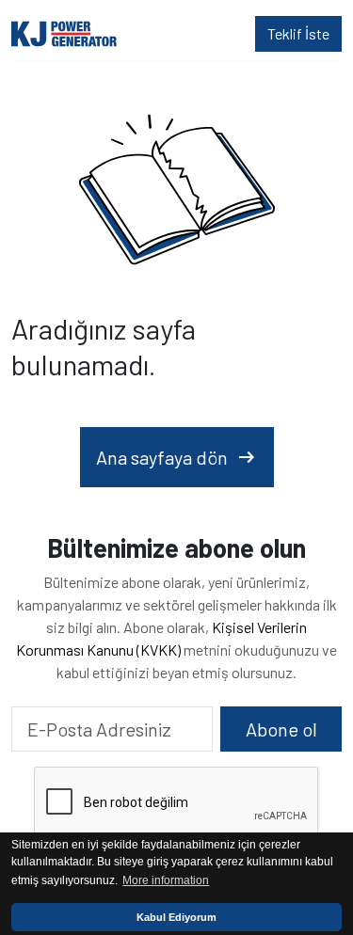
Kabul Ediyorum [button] (176, 917)
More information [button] (165, 880)
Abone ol (281, 729)
